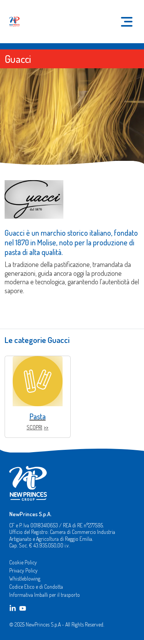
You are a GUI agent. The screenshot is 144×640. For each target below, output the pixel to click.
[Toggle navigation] (127, 22)
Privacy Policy (23, 570)
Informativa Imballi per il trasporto (44, 594)
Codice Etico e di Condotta (36, 586)
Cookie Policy (23, 562)
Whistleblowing (24, 578)
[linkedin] (12, 608)
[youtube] (22, 608)
